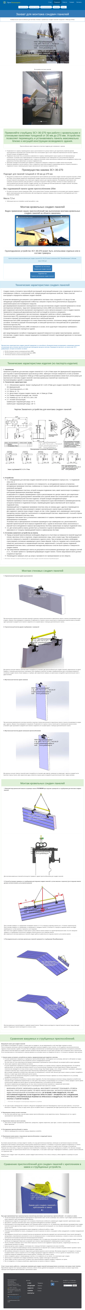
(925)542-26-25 (12, 1205)
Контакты (79, 2)
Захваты (40, 1194)
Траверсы (40, 1192)
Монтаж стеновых (34, 7)
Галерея (71, 2)
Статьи (39, 1199)
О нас (50, 2)
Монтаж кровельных (46, 7)
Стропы (40, 1197)
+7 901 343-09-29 (15, 1207)
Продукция (57, 2)
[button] (20, 1102)
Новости (65, 2)
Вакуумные (56, 7)
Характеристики (23, 7)
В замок (63, 7)
